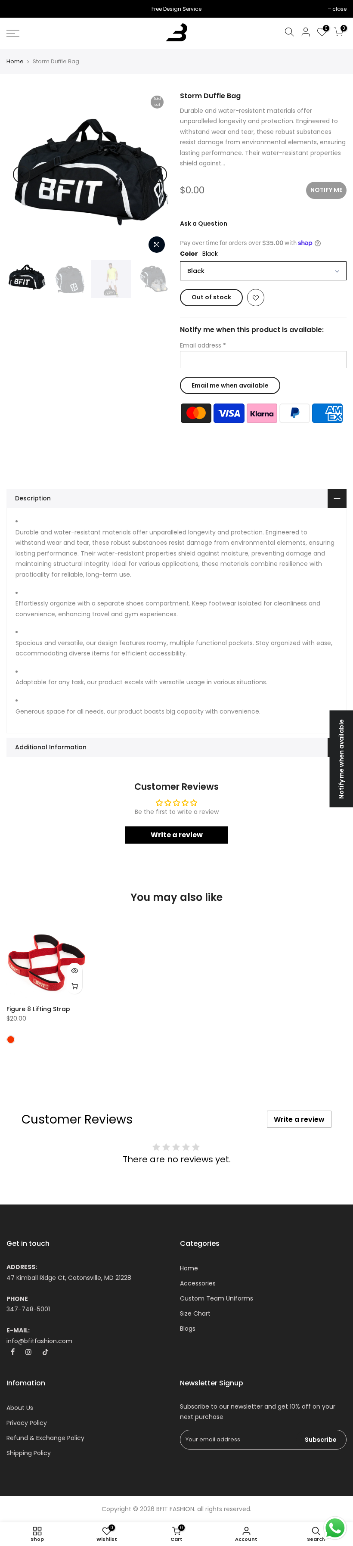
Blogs (187, 1328)
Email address (203, 345)
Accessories (198, 1283)
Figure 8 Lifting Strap (38, 1009)
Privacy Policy (26, 1423)
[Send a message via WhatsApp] (335, 1528)
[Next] (158, 174)
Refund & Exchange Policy (45, 1438)
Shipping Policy (28, 1453)
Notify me (326, 190)
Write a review (177, 835)
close (18, 8)
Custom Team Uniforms (216, 1298)
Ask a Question (203, 223)
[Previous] (21, 174)
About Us (19, 1407)
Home (15, 61)
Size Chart (195, 1313)
